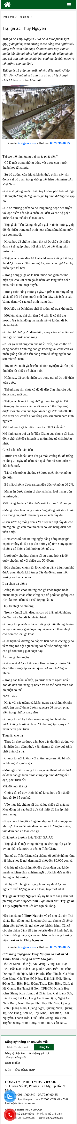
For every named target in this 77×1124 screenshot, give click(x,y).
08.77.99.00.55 (60, 143)
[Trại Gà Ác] (7, 4)
